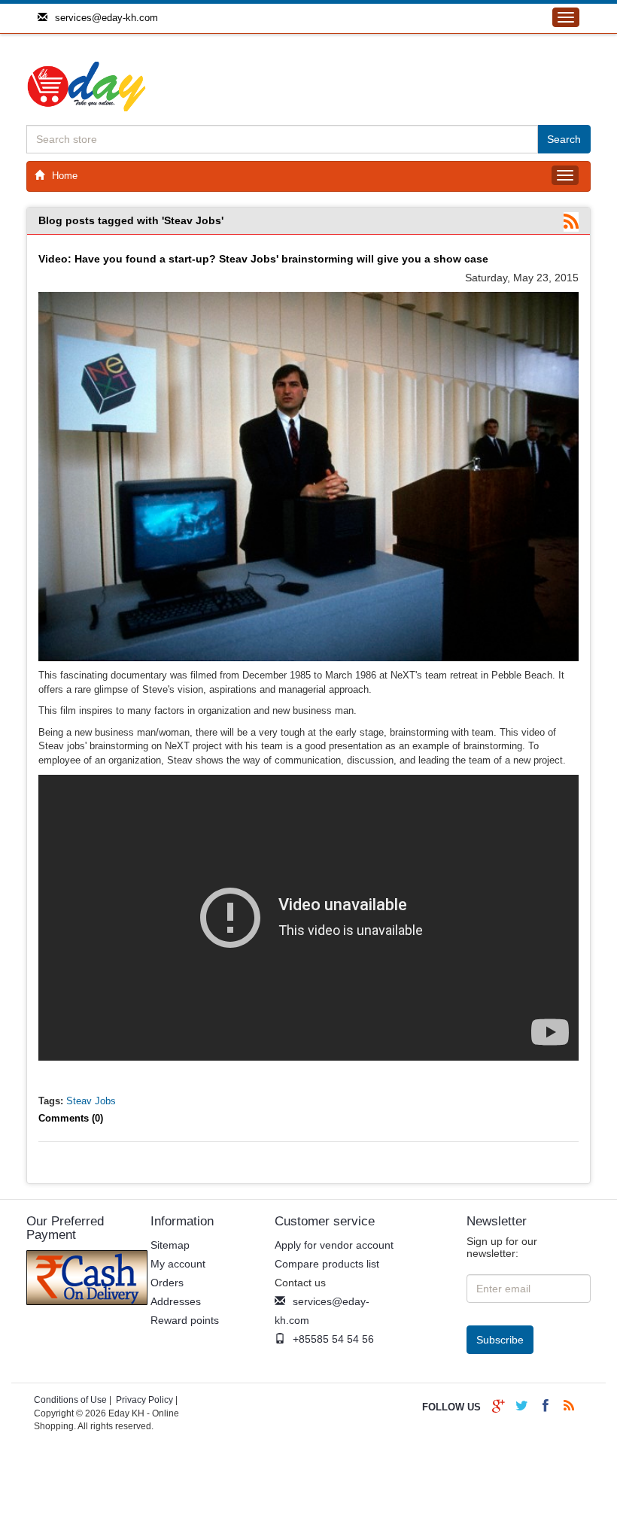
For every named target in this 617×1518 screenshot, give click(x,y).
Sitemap (170, 1245)
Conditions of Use (70, 1400)
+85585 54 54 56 (333, 1339)
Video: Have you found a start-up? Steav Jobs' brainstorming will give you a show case (263, 259)
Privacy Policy (144, 1400)
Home (65, 175)
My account (177, 1264)
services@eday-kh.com (106, 17)
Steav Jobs (91, 1101)
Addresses (175, 1301)
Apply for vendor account (334, 1245)
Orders (167, 1283)
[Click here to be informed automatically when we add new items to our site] (571, 222)
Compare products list (327, 1264)
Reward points (184, 1320)
